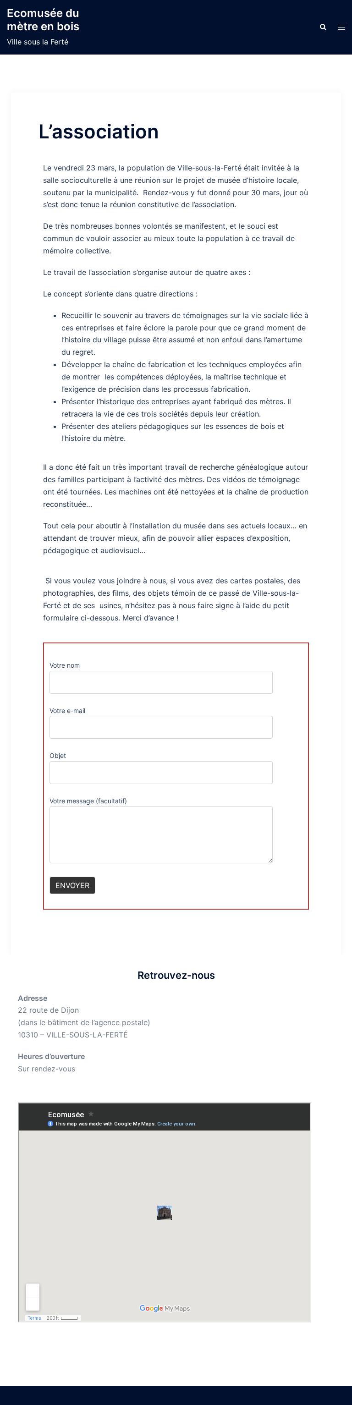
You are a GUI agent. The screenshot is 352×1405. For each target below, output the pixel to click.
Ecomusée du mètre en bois (43, 19)
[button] (322, 27)
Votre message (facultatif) (88, 801)
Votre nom (65, 665)
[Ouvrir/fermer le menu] (341, 27)
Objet (58, 755)
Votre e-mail (67, 710)
